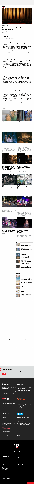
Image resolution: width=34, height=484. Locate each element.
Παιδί (18, 457)
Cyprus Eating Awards (20, 464)
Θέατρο (3, 25)
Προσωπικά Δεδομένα (5, 470)
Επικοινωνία (3, 471)
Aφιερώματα (19, 462)
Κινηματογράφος (4, 462)
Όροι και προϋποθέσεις (5, 469)
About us (3, 472)
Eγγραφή (3, 373)
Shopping (18, 459)
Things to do (3, 459)
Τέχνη (18, 458)
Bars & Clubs (3, 458)
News (7, 25)
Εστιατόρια (3, 457)
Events (3, 464)
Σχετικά (4, 108)
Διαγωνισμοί (19, 463)
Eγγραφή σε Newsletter (5, 468)
